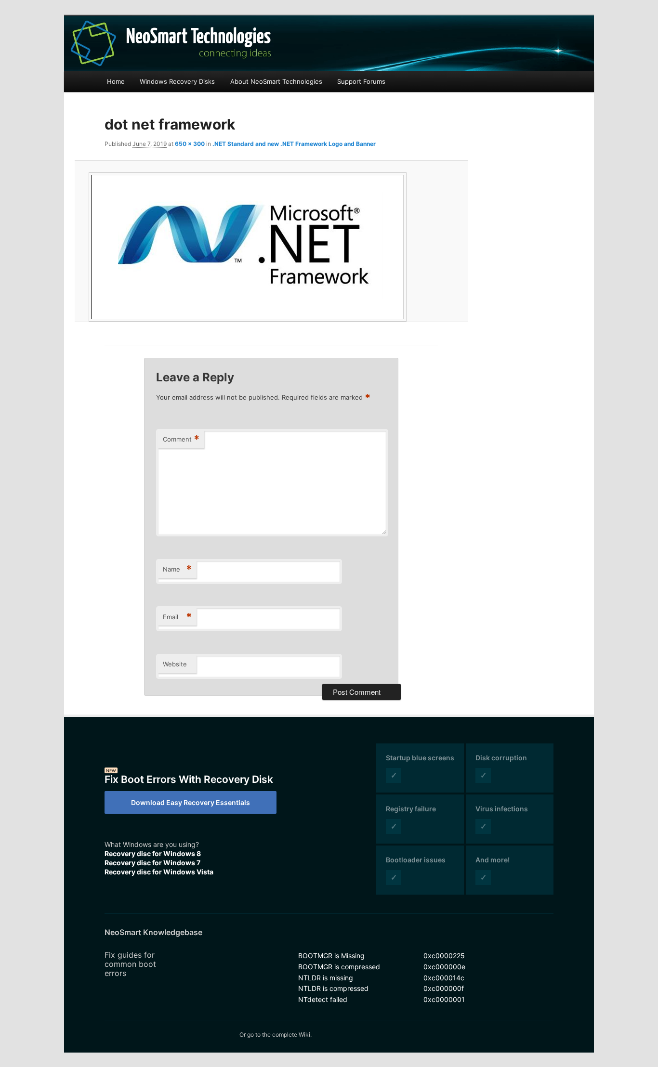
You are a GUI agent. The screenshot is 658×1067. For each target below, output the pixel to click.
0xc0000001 (444, 999)
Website (175, 664)
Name (177, 569)
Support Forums (361, 81)
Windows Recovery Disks (177, 81)
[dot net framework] (271, 247)
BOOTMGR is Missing (331, 955)
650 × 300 (190, 143)
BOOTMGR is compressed (339, 967)
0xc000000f (443, 988)
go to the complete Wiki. (279, 1034)
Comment (181, 439)
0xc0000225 (444, 955)
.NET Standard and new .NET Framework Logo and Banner (294, 143)
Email (177, 617)
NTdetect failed (322, 999)
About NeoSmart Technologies (276, 81)
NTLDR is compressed (333, 988)
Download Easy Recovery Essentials (190, 802)
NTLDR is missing (325, 978)
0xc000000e (444, 967)
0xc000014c (443, 978)
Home (116, 81)
